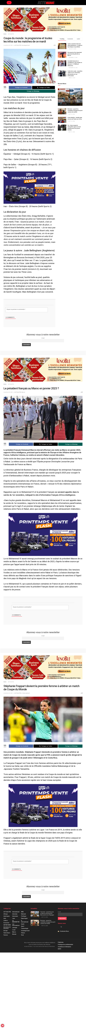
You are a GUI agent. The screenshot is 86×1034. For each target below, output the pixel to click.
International (15, 911)
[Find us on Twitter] (61, 927)
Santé (22, 924)
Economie (6, 922)
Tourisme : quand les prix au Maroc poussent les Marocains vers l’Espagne (47, 913)
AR (9, 2)
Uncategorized (26, 45)
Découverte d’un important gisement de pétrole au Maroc (75, 54)
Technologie (24, 928)
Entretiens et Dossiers (7, 927)
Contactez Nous (64, 931)
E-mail (43, 338)
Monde (14, 934)
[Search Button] (81, 2)
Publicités (60, 942)
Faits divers (7, 932)
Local (13, 929)
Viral (22, 935)
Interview (14, 914)
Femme (6, 935)
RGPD (59, 949)
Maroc (23, 392)
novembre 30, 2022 (8, 45)
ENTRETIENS (7, 925)
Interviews (15, 916)
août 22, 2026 (63, 103)
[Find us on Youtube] (64, 927)
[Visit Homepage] (46, 2)
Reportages (24, 918)
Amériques (7, 916)
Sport (22, 926)
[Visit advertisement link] (43, 21)
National (23, 914)
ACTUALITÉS (11, 34)
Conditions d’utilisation (64, 946)
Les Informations (16, 924)
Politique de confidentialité (65, 944)
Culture (6, 920)
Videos (23, 932)
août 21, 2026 (71, 132)
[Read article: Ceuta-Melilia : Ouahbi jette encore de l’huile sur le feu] (62, 120)
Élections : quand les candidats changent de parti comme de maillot (75, 110)
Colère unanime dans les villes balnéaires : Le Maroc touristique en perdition (75, 45)
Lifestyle (14, 927)
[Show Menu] (4, 2)
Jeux (13, 918)
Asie (5, 918)
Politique (23, 916)
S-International (26, 693)
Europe (5, 930)
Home (5, 34)
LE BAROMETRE (15, 921)
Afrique (6, 914)
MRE (22, 911)
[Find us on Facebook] (58, 927)
